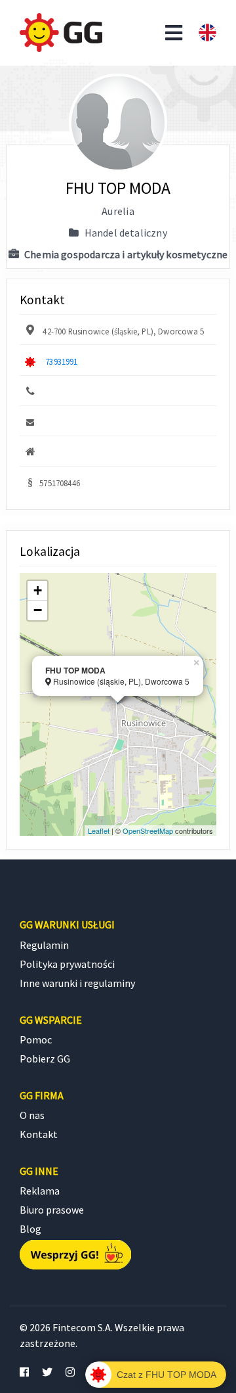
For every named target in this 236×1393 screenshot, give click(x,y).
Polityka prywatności (67, 964)
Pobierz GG (45, 1058)
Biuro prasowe (52, 1209)
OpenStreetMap (148, 830)
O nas (32, 1115)
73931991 (61, 361)
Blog (30, 1228)
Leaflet (98, 830)
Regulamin (44, 944)
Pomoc (36, 1039)
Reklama (40, 1190)
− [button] (37, 610)
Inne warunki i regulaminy (77, 983)
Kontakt (39, 1134)
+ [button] (37, 590)
